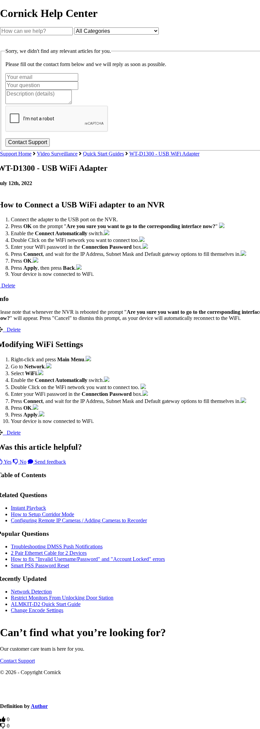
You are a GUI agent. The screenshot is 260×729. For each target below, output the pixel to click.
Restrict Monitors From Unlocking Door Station (62, 598)
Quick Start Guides (103, 154)
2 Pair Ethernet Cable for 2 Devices (49, 553)
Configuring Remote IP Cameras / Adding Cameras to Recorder (79, 520)
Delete (14, 329)
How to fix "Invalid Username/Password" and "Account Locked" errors (88, 559)
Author (39, 706)
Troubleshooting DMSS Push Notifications (57, 546)
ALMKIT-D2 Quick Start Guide (46, 604)
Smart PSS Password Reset (40, 565)
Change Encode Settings (37, 610)
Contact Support (17, 661)
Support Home (15, 154)
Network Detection (31, 591)
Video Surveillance (57, 154)
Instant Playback (28, 508)
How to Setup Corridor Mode (42, 514)
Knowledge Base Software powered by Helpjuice (130, 693)
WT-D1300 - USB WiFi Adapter (164, 154)
